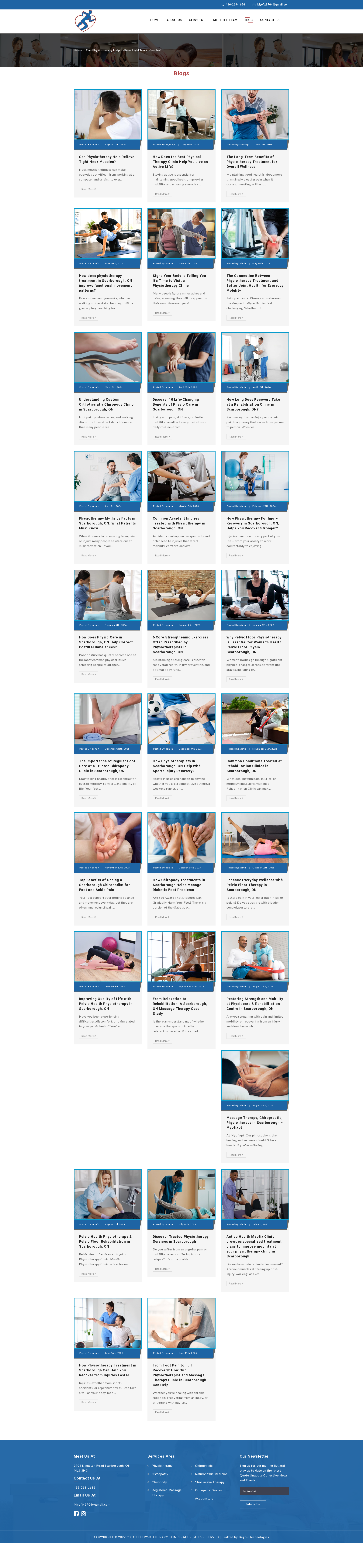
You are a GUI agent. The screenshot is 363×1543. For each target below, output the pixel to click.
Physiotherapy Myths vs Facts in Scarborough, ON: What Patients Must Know (107, 523)
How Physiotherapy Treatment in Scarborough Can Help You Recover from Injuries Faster (107, 1370)
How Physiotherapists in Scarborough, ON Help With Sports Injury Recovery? (177, 766)
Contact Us (269, 20)
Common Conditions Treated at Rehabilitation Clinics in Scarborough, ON (254, 766)
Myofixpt (171, 144)
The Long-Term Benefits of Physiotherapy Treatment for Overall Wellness (251, 162)
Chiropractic (204, 1465)
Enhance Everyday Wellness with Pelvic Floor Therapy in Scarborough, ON (254, 885)
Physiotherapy (162, 1465)
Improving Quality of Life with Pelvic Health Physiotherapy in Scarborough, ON (106, 1004)
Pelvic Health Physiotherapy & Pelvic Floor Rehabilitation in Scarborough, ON (105, 1241)
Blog (249, 20)
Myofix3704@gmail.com (273, 4)
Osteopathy (160, 1474)
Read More (87, 189)
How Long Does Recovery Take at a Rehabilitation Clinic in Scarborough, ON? (253, 404)
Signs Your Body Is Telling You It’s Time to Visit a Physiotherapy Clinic (179, 280)
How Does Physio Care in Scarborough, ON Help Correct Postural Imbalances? (106, 642)
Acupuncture (204, 1498)
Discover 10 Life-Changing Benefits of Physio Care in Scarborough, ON (176, 404)
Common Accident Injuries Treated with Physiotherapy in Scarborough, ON (179, 523)
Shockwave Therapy (210, 1482)
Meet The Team (225, 20)
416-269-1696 (235, 4)
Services (196, 20)
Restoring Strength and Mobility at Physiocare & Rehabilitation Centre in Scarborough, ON (254, 1004)
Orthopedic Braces (208, 1490)
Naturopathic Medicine (211, 1474)
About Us (174, 20)
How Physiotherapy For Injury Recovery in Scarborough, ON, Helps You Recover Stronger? (252, 523)
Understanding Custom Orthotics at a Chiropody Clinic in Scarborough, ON (106, 404)
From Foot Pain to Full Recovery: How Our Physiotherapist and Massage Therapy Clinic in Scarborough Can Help (179, 1375)
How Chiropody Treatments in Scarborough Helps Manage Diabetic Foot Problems (179, 885)
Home (154, 20)
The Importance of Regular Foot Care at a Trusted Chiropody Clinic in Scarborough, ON (107, 766)
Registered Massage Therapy (167, 1493)
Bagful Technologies (254, 1537)
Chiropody (159, 1482)
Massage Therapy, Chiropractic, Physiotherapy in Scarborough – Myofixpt (254, 1122)
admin (95, 144)
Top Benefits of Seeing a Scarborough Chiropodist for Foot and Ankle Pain (104, 885)
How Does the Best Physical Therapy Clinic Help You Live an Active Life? (180, 162)
